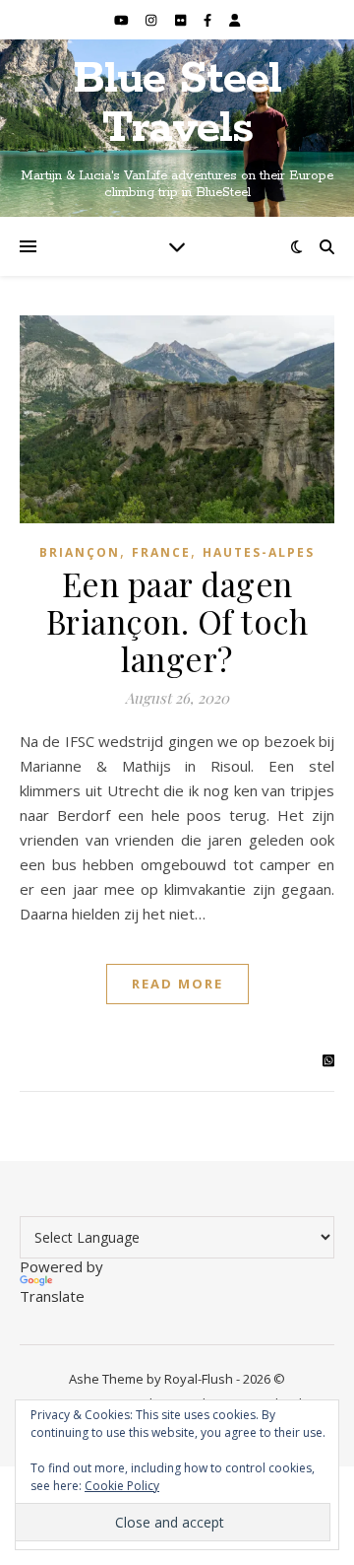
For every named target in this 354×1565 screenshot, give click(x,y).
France (161, 552)
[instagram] (152, 20)
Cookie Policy (122, 1485)
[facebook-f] (209, 20)
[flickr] (182, 20)
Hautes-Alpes (259, 552)
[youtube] (123, 20)
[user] (234, 20)
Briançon (79, 552)
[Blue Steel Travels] (177, 128)
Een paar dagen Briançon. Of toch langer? (177, 621)
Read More (177, 983)
